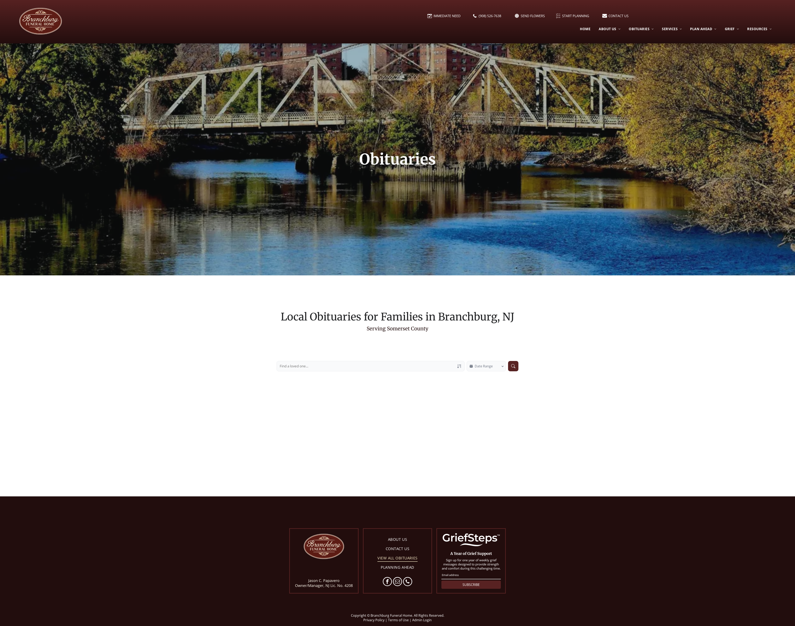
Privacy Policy (373, 620)
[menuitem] (585, 28)
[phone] (407, 582)
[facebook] (387, 582)
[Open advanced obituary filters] (459, 366)
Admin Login (422, 620)
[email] (397, 582)
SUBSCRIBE (471, 584)
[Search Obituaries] (513, 366)
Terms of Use (398, 620)
